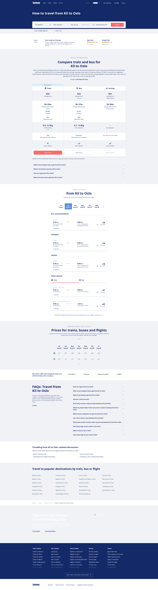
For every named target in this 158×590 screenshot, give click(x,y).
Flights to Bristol (75, 562)
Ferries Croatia (93, 554)
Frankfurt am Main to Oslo (87, 479)
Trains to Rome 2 (38, 552)
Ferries (61, 3)
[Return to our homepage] (37, 3)
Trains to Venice (38, 557)
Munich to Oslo (84, 483)
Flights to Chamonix (76, 552)
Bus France (54, 554)
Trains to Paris (37, 554)
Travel (40, 503)
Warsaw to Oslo (61, 490)
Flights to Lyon (74, 554)
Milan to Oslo (36, 479)
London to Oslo (60, 475)
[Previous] (54, 347)
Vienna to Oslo (36, 483)
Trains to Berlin (37, 559)
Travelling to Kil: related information (44, 457)
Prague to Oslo (60, 486)
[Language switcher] (96, 3)
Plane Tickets (74, 548)
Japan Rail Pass (112, 552)
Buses (49, 3)
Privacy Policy (70, 585)
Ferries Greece (93, 552)
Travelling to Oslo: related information (91, 457)
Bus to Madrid (55, 562)
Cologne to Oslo (37, 486)
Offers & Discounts (113, 557)
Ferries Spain (93, 557)
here (101, 315)
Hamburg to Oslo (107, 486)
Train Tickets (37, 548)
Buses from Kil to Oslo (40, 454)
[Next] (104, 206)
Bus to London (56, 557)
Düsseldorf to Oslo (85, 490)
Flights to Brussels (76, 557)
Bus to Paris (55, 559)
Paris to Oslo (83, 475)
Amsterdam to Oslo (62, 483)
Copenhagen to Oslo (62, 494)
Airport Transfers (113, 559)
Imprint (50, 585)
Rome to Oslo (106, 475)
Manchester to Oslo (108, 490)
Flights (55, 3)
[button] (75, 25)
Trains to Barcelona (39, 562)
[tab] (65, 280)
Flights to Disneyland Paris (78, 559)
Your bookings (107, 3)
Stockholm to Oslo (108, 483)
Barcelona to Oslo (107, 479)
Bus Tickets (55, 548)
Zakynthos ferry (94, 562)
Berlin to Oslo (36, 475)
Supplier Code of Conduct (85, 585)
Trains (44, 3)
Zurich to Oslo (83, 486)
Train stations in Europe (115, 554)
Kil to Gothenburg (84, 494)
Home (34, 503)
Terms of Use (59, 585)
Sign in (124, 3)
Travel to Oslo (48, 503)
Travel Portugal (112, 562)
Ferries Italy (92, 559)
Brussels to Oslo (37, 494)
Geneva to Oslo (37, 490)
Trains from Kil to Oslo (87, 454)
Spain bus (54, 552)
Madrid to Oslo (60, 479)
